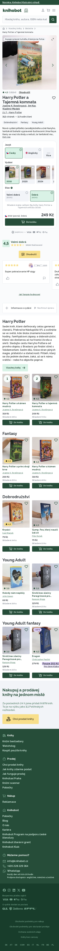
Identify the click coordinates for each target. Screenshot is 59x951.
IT (33, 945)
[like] (7, 278)
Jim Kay (32, 106)
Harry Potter (14, 321)
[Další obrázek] (52, 65)
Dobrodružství (15, 496)
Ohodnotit (24, 92)
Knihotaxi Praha (11, 778)
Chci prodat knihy (13, 764)
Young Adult (14, 560)
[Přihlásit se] (43, 10)
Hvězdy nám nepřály (13, 593)
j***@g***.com (40, 265)
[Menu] (54, 10)
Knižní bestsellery (13, 741)
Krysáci (6, 530)
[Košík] (48, 10)
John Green (7, 596)
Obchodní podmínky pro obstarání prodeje (29, 927)
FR (43, 945)
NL (37, 945)
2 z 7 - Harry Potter (12, 112)
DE (16, 945)
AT (11, 945)
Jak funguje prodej (13, 773)
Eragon (36, 656)
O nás (5, 825)
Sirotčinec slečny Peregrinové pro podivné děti (41, 596)
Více (48, 155)
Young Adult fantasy (21, 623)
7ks (31, 205)
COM (22, 945)
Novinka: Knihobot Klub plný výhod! (21, 2)
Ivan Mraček (7, 533)
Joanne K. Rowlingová (14, 106)
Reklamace (9, 801)
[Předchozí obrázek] (6, 65)
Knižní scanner (11, 783)
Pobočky (7, 787)
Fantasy (9, 433)
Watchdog (8, 745)
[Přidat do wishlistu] (54, 98)
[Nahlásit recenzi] (44, 278)
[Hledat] (53, 19)
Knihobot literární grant (16, 842)
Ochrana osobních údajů (29, 932)
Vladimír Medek (11, 109)
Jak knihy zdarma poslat (17, 769)
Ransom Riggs (9, 663)
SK (6, 945)
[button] (29, 62)
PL (53, 945)
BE (47, 945)
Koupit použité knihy (14, 750)
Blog (5, 820)
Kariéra (6, 829)
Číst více (6, 137)
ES (28, 945)
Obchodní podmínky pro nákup (29, 921)
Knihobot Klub (10, 846)
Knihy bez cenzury (29, 937)
